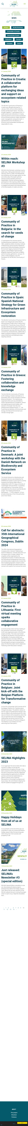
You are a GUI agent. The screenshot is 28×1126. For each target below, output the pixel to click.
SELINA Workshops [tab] (18, 27)
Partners (14, 1117)
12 (7, 909)
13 (10, 909)
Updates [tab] (19, 43)
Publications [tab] (8, 39)
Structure (14, 1115)
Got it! (22, 1122)
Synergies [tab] (18, 39)
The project (14, 1112)
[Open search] (3, 3)
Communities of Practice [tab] (13, 31)
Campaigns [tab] (9, 43)
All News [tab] (6, 27)
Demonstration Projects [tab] (13, 35)
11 (4, 909)
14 (13, 909)
